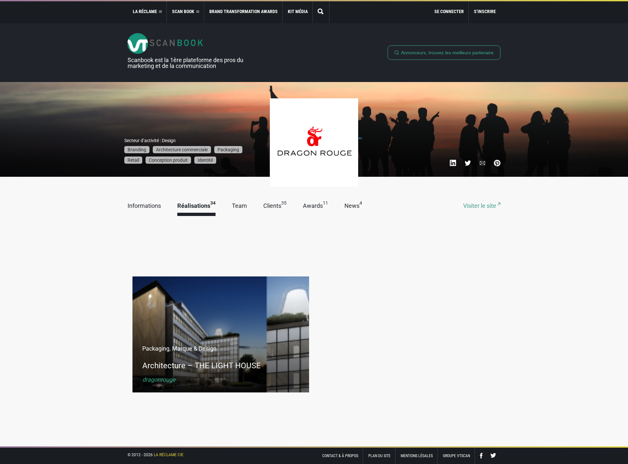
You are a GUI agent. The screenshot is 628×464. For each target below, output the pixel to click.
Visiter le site (480, 206)
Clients (275, 206)
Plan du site (379, 456)
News (353, 206)
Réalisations (196, 206)
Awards (315, 206)
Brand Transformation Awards (243, 11)
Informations (144, 206)
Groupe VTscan (456, 456)
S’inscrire (485, 11)
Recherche (321, 12)
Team (239, 206)
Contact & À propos (340, 456)
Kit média (298, 11)
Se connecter (449, 11)
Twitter (493, 455)
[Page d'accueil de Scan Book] (188, 43)
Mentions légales (417, 456)
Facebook (483, 455)
